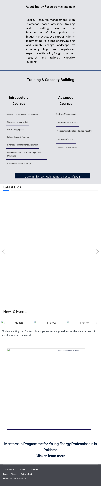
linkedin (34, 469)
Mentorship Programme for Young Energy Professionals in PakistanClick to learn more (50, 450)
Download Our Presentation (15, 478)
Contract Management (65, 114)
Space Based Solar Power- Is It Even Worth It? (32, 261)
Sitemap (14, 474)
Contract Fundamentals (17, 122)
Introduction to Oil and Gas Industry (22, 114)
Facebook (9, 469)
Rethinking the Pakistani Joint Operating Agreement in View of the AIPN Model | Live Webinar (47, 296)
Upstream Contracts (66, 139)
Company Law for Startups (19, 163)
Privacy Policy (27, 474)
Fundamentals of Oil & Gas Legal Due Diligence (24, 154)
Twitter (22, 469)
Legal (5, 474)
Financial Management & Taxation (22, 144)
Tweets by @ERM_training (68, 350)
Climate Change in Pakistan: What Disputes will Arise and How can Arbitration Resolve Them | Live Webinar (44, 278)
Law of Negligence (15, 129)
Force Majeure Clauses (67, 147)
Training (8, 283)
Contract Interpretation (67, 122)
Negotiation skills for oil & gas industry (74, 130)
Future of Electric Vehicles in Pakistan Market (32, 242)
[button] (4, 322)
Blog (7, 247)
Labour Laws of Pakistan (18, 137)
